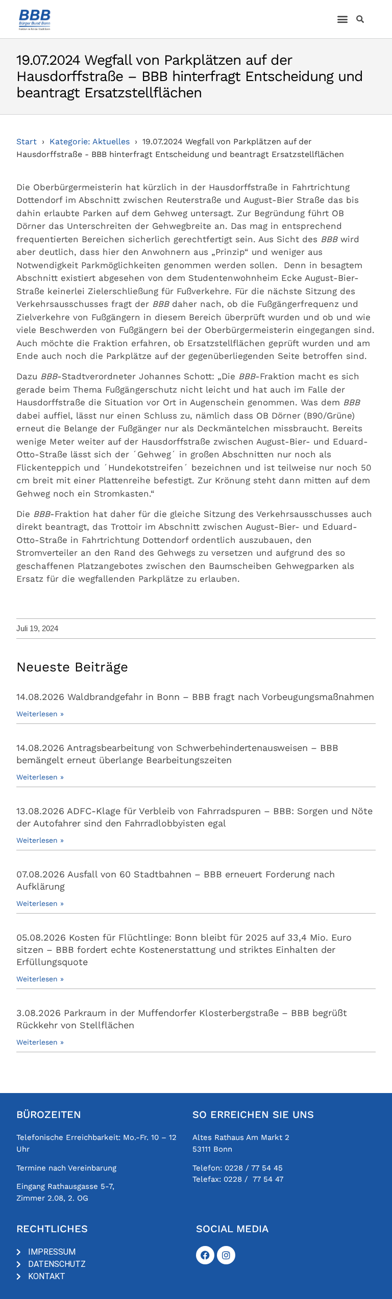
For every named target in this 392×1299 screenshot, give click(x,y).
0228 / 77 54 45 (254, 1168)
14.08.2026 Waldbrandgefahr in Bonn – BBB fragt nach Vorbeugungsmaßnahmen (195, 696)
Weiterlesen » (40, 714)
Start (26, 141)
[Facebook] (205, 1255)
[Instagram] (226, 1255)
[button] (342, 19)
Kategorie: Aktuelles (90, 141)
